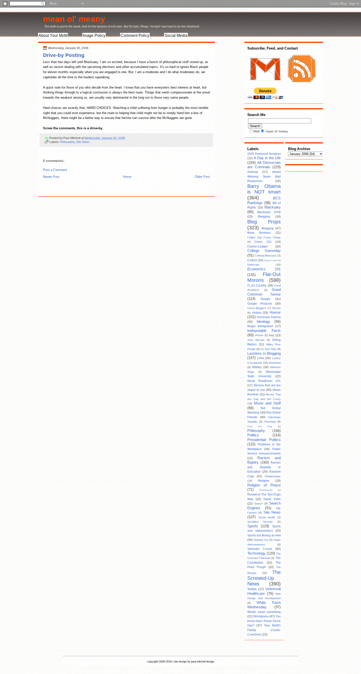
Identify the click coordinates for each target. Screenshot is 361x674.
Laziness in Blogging (264, 353)
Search (258, 503)
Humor (275, 312)
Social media (266, 517)
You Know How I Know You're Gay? (264, 621)
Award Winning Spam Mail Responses (264, 176)
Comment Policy (135, 35)
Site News (83, 141)
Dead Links (270, 260)
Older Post (202, 177)
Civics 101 (262, 242)
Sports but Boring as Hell (264, 535)
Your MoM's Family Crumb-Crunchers (264, 630)
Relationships (273, 476)
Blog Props (264, 221)
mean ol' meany (74, 19)
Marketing (275, 362)
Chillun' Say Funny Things (264, 237)
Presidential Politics (264, 440)
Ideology (263, 322)
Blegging (264, 216)
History (257, 312)
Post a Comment (55, 170)
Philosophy (67, 141)
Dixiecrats (253, 264)
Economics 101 (264, 269)
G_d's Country (256, 285)
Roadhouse (266, 490)
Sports (252, 526)
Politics (253, 435)
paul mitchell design (202, 661)
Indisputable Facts (264, 331)
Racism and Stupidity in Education (264, 467)
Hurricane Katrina (269, 317)
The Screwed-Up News (264, 578)
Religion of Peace (264, 485)
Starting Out (261, 539)
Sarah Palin (272, 499)
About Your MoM (53, 35)
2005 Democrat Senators (264, 154)
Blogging (268, 228)
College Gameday (264, 251)
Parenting (270, 421)
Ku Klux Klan (268, 349)
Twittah (252, 589)
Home (127, 177)
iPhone (259, 335)
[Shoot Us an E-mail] (265, 85)
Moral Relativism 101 (264, 381)
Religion (263, 480)
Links (260, 358)
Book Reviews (259, 232)
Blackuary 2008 (269, 212)
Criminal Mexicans (266, 255)
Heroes (276, 308)
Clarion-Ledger (257, 246)
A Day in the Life (267, 158)
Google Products (259, 303)
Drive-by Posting (63, 55)
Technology (256, 553)
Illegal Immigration (260, 326)
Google (265, 299)
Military (257, 367)
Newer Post (51, 177)
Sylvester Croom (259, 549)
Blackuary (272, 207)
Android (252, 172)
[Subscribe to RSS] (301, 85)
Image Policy (94, 35)
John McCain (255, 339)
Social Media (176, 35)
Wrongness (261, 616)
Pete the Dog (259, 426)
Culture (252, 260)
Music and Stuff (267, 403)
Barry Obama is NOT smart (264, 189)
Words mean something (264, 612)
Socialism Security (260, 521)
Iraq (271, 335)
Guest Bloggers (256, 308)
